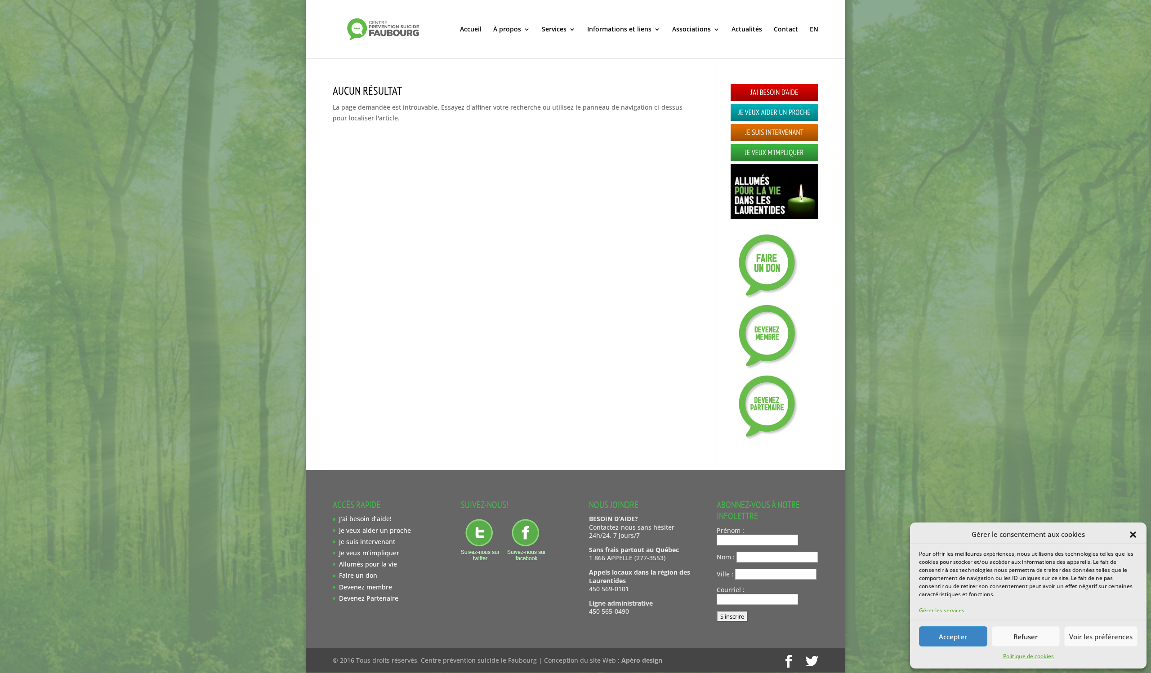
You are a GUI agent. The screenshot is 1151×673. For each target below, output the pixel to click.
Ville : (725, 574)
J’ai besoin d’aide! (365, 518)
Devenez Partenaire (368, 598)
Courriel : (731, 589)
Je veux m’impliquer (369, 553)
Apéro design (641, 660)
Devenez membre (365, 587)
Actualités (747, 29)
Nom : (726, 557)
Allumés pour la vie (368, 564)
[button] (1133, 534)
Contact (786, 29)
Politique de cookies (1028, 656)
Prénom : (730, 530)
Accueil (471, 29)
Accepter (953, 636)
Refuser (1025, 636)
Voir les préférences (1101, 636)
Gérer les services (941, 610)
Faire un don (358, 575)
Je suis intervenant (367, 541)
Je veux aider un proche (375, 530)
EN (814, 29)
